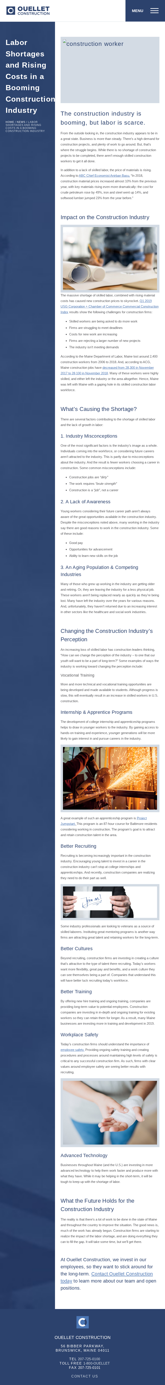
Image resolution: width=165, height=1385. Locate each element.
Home (10, 122)
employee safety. (72, 1050)
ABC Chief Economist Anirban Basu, (104, 175)
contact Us (84, 1376)
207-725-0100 (89, 1359)
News (21, 122)
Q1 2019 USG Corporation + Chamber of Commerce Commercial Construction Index (110, 306)
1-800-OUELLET (96, 1363)
